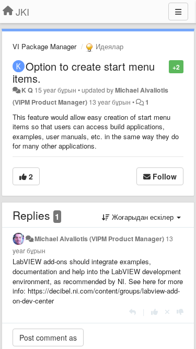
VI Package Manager (44, 46)
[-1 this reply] (180, 312)
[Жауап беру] (132, 312)
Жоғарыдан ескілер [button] (143, 217)
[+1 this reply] (154, 312)
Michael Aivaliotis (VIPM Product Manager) (99, 238)
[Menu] (178, 11)
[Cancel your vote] (167, 312)
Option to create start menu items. (84, 72)
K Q (27, 90)
